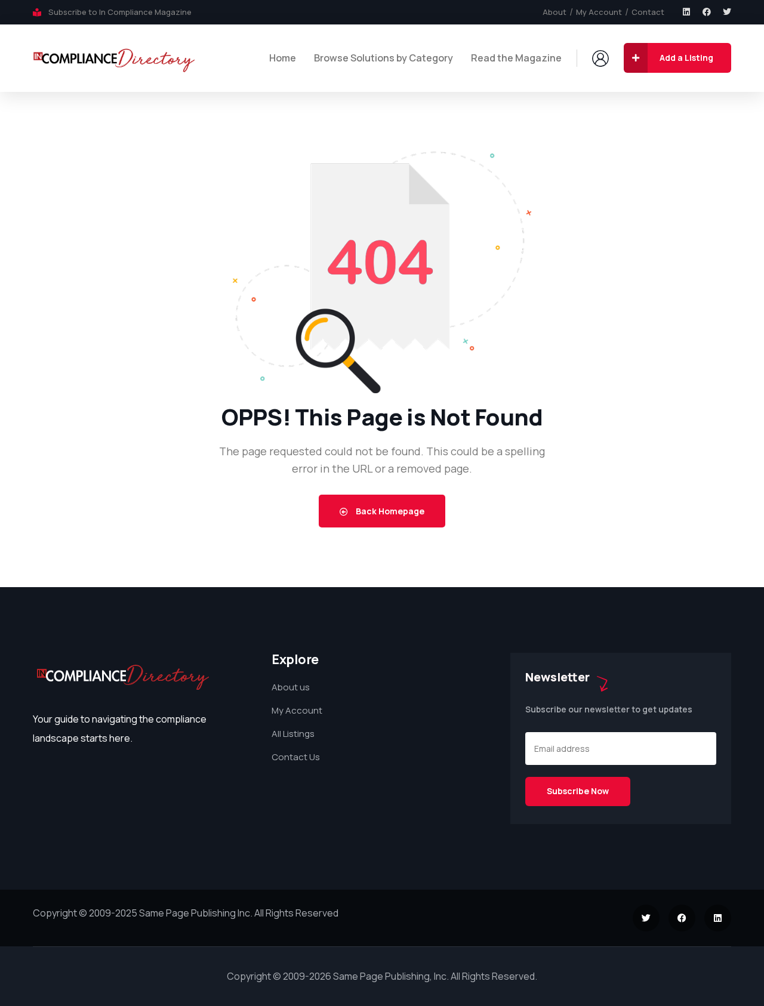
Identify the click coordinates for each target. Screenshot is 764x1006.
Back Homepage (389, 511)
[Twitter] (727, 12)
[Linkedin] (686, 12)
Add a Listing (686, 57)
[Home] (114, 58)
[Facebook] (707, 12)
